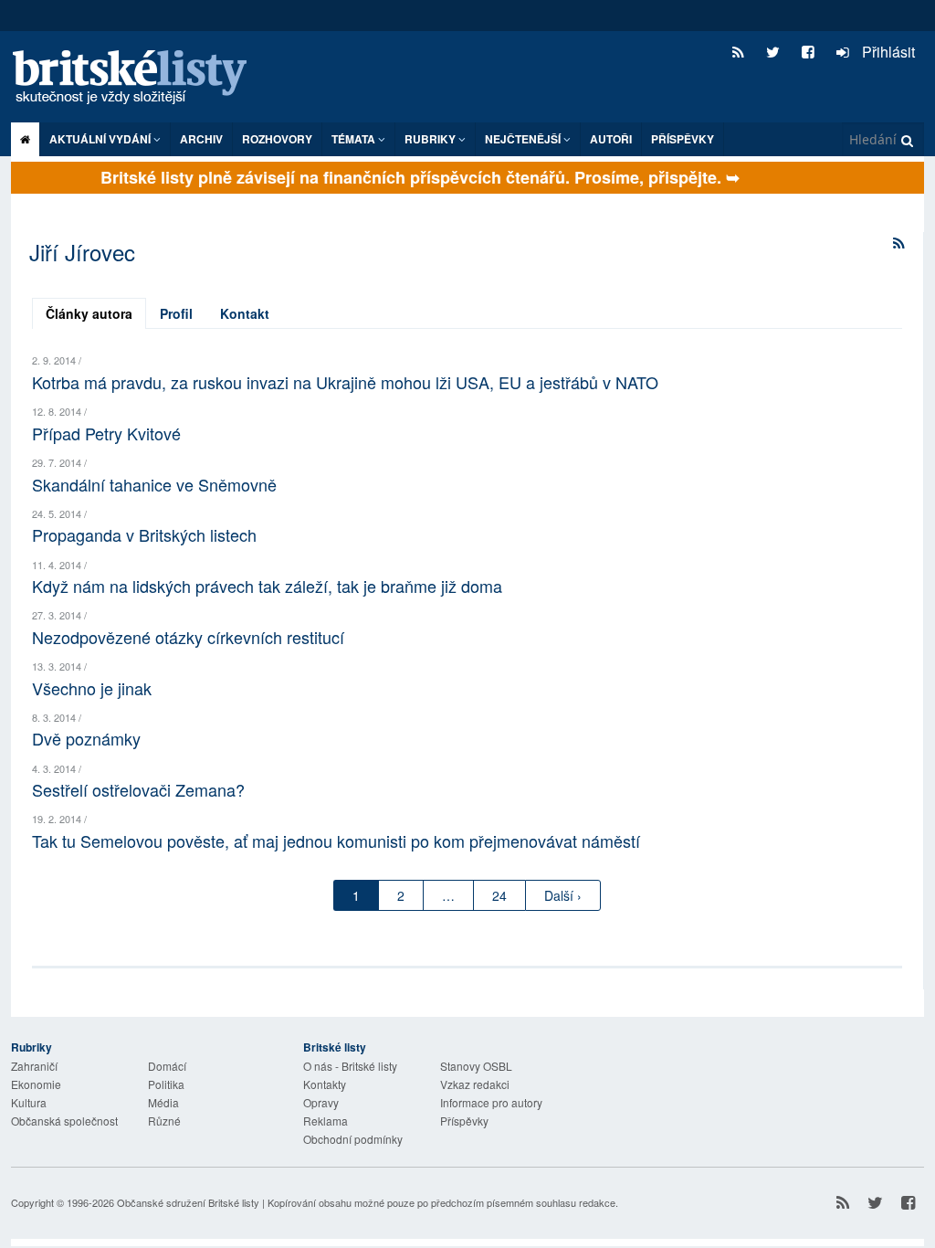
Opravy (321, 1102)
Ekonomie (36, 1084)
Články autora (89, 313)
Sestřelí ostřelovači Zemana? (138, 789)
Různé (164, 1120)
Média (163, 1102)
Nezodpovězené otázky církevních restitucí (188, 637)
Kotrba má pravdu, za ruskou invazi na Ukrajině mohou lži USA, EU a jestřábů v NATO (345, 382)
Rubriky (431, 139)
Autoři (611, 139)
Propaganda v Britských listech (144, 534)
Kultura (29, 1102)
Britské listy (139, 78)
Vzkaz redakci (475, 1084)
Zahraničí (34, 1065)
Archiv (201, 139)
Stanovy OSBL (476, 1065)
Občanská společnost (64, 1120)
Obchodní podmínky (353, 1139)
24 (499, 895)
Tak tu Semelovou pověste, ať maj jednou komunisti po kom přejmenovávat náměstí (336, 840)
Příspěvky (682, 139)
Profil (176, 313)
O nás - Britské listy (350, 1065)
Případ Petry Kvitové (106, 433)
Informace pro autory (491, 1102)
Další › (563, 895)
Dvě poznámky (86, 738)
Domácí (167, 1065)
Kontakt (244, 313)
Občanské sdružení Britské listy (188, 1202)
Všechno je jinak (92, 688)
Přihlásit (886, 51)
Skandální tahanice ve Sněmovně (154, 484)
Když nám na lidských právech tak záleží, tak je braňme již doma (267, 586)
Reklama (325, 1120)
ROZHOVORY (277, 139)
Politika (166, 1084)
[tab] (89, 313)
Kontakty (324, 1084)
